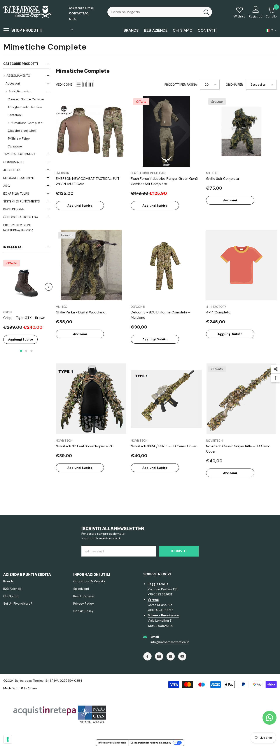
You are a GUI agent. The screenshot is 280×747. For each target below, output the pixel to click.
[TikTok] (170, 656)
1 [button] (21, 351)
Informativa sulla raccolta (112, 742)
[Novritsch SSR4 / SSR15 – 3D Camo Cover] (166, 398)
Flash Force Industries (148, 173)
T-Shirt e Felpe (19, 138)
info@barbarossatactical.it (169, 642)
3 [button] (31, 351)
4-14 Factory (216, 307)
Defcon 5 (138, 307)
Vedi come (64, 84)
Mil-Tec (211, 173)
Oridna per (234, 84)
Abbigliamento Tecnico (25, 107)
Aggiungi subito (20, 339)
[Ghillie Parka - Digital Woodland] (91, 265)
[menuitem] (26, 111)
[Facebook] (147, 656)
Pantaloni (15, 115)
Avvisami (230, 200)
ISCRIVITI (179, 551)
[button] (26, 83)
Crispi (7, 312)
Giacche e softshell (22, 131)
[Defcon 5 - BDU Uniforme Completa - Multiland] (166, 265)
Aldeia (32, 688)
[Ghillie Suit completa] (241, 131)
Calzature (15, 146)
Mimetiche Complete (26, 123)
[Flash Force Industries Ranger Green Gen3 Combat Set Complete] (166, 131)
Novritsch (64, 441)
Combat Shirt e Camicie (26, 99)
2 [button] (26, 351)
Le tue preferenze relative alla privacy (151, 742)
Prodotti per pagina (180, 84)
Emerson (62, 173)
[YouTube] (182, 656)
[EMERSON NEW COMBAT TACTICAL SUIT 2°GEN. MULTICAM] (91, 131)
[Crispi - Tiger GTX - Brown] (26, 283)
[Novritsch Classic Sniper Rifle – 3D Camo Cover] (241, 398)
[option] (26, 305)
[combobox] (154, 12)
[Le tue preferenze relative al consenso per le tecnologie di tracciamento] (8, 739)
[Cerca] (159, 12)
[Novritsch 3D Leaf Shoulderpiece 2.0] (91, 398)
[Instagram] (159, 656)
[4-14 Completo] (241, 265)
